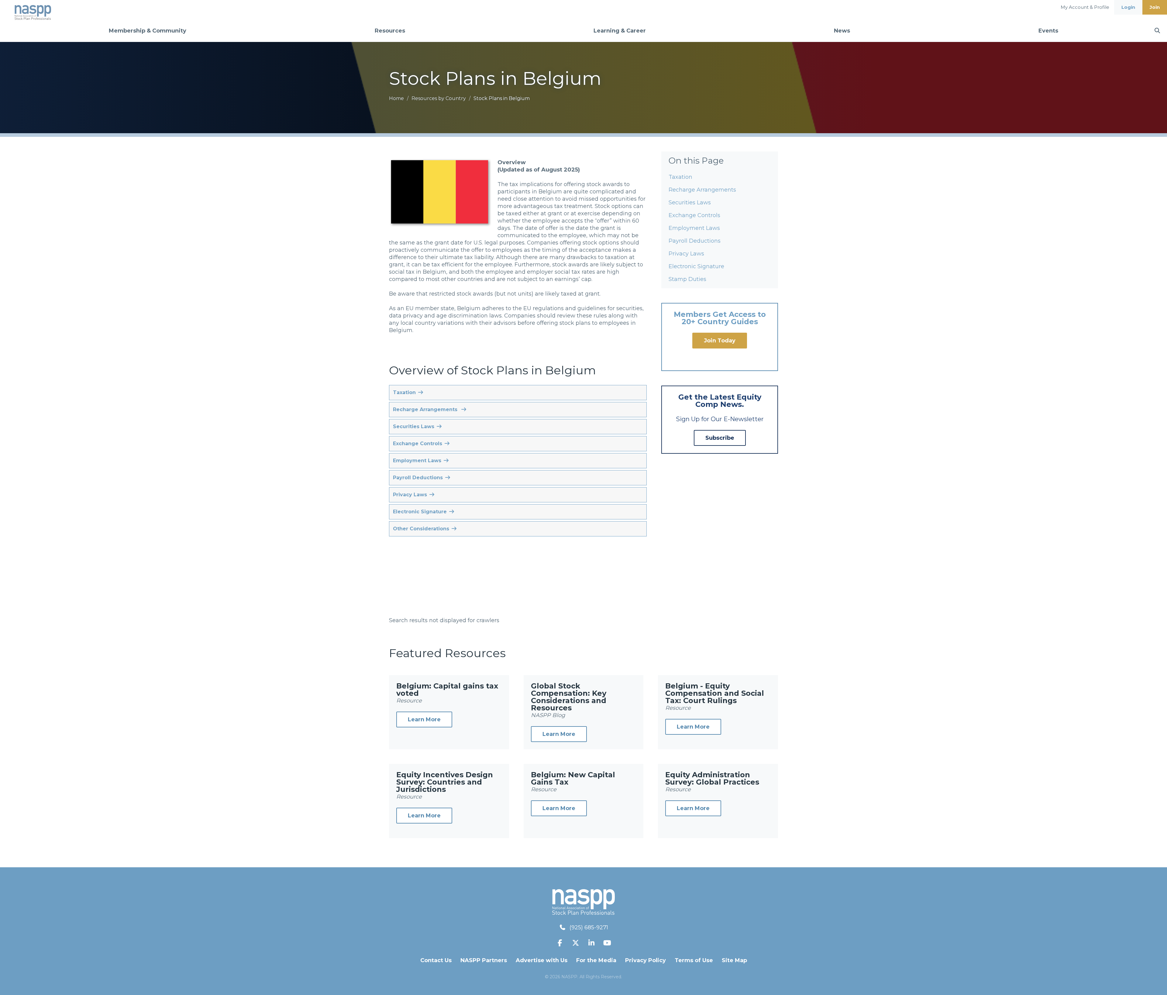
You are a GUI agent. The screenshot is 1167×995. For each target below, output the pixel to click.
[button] (518, 392)
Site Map (734, 960)
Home (397, 98)
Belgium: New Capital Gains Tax (573, 778)
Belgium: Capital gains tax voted (447, 689)
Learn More (424, 719)
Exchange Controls (694, 215)
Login (1128, 7)
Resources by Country (439, 98)
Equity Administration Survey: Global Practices (712, 778)
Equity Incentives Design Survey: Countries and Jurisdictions (444, 782)
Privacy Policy (645, 960)
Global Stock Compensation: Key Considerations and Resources (568, 696)
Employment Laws (694, 228)
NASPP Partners (483, 960)
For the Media (596, 960)
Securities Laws (690, 202)
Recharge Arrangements (702, 189)
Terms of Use (694, 960)
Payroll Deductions (695, 240)
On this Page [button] (696, 160)
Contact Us (436, 960)
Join (1155, 7)
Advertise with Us (541, 960)
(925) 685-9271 (589, 927)
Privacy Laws (686, 253)
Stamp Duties (687, 279)
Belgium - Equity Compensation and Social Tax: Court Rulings (714, 693)
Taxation (680, 177)
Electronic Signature (696, 266)
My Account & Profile (1085, 7)
